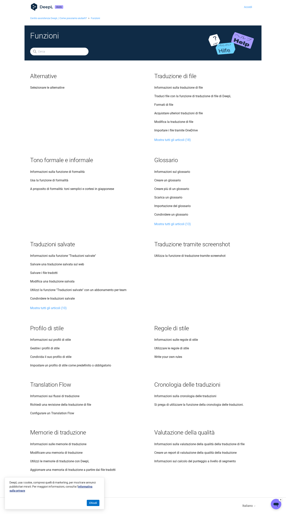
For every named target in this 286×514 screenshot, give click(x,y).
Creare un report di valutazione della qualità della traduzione (195, 453)
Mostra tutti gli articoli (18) (172, 140)
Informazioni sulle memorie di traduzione (58, 444)
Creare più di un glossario (171, 189)
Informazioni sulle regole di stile (176, 340)
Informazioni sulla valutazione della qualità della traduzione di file (199, 444)
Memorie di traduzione (58, 432)
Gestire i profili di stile (45, 348)
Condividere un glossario (171, 214)
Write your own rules (168, 357)
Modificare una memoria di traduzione (56, 453)
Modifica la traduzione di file (173, 122)
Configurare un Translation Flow (52, 413)
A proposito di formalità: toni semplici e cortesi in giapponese (72, 189)
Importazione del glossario (172, 206)
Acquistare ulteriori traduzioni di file (178, 113)
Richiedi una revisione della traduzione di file (60, 404)
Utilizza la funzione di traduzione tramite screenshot (189, 256)
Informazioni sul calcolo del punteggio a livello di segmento (195, 461)
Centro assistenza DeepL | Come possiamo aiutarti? (58, 18)
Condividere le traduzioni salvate (52, 298)
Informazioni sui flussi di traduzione (54, 396)
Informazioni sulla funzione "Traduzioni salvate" (63, 256)
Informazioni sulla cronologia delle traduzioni (185, 396)
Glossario (166, 160)
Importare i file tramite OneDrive (176, 130)
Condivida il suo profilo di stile (50, 357)
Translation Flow (50, 384)
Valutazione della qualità (184, 432)
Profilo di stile (47, 328)
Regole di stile (171, 328)
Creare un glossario (167, 180)
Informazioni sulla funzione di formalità (57, 172)
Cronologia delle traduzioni (187, 384)
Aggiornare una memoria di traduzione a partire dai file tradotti (73, 470)
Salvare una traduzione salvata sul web (57, 264)
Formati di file (163, 105)
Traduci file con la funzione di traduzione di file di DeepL (192, 96)
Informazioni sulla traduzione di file (178, 87)
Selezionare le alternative (47, 87)
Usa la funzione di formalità (49, 180)
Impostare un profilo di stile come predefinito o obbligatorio (70, 365)
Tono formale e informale (61, 160)
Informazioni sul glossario (172, 172)
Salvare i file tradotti (44, 273)
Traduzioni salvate (52, 244)
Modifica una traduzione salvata (52, 281)
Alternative (43, 76)
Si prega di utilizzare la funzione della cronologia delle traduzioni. (199, 404)
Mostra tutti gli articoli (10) (48, 308)
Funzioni (95, 18)
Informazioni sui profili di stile (50, 340)
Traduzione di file (175, 76)
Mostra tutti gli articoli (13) (172, 224)
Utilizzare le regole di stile (171, 348)
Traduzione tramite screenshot (192, 244)
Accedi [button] (248, 7)
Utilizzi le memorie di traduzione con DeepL (59, 461)
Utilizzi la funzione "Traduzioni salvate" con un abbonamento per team (78, 290)
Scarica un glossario (168, 197)
